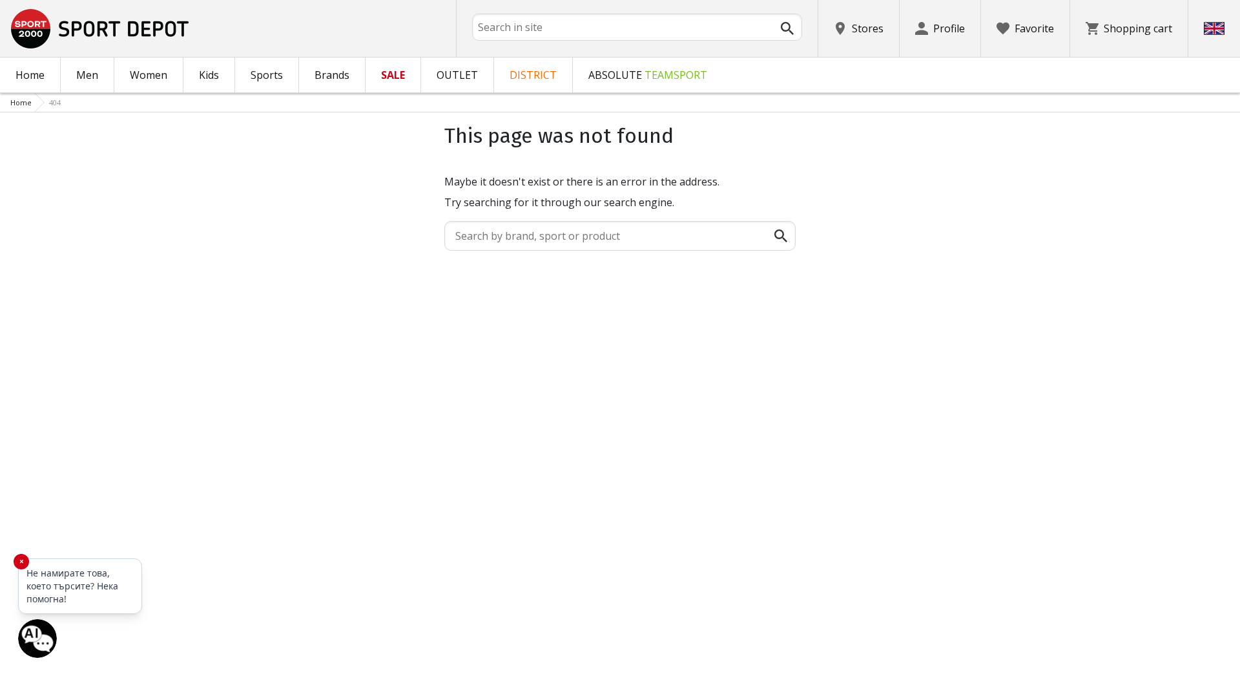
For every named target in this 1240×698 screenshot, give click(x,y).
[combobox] (637, 27)
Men (87, 75)
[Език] (1214, 28)
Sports (267, 75)
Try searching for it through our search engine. (559, 202)
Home (30, 75)
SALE (393, 75)
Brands (332, 75)
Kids (209, 75)
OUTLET (457, 75)
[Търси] (787, 28)
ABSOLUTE (647, 75)
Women (148, 75)
